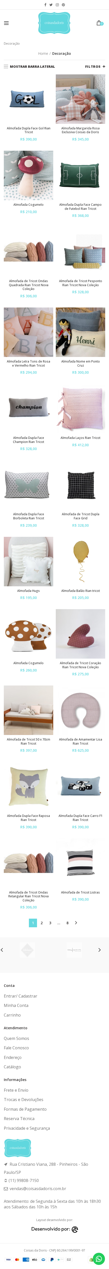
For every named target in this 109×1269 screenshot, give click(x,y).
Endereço (13, 1057)
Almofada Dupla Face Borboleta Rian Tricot (28, 516)
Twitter (51, 5)
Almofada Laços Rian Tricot (80, 438)
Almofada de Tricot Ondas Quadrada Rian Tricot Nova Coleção (28, 285)
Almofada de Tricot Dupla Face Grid (80, 516)
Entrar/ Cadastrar (20, 996)
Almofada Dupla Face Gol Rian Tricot (28, 130)
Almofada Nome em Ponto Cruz (80, 363)
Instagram (57, 5)
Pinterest (63, 5)
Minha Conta (16, 1005)
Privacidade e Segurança (27, 1128)
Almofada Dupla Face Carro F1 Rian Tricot (81, 818)
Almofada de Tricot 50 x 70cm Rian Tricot (28, 741)
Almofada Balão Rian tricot (80, 591)
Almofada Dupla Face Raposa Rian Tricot (28, 818)
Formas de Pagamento (25, 1109)
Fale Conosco (16, 1048)
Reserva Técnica (19, 1118)
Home (43, 53)
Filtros (93, 66)
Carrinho (12, 1015)
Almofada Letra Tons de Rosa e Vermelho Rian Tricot (28, 363)
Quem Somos (16, 1038)
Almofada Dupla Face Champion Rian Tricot (28, 440)
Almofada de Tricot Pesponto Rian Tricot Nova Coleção (80, 283)
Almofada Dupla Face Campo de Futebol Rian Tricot (80, 207)
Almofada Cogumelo (28, 205)
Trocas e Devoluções (23, 1099)
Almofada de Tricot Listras (80, 892)
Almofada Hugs (28, 591)
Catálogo (12, 1067)
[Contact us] (99, 1259)
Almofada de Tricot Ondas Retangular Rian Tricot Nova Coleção (28, 896)
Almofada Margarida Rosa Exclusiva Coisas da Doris (80, 130)
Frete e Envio (16, 1090)
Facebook (45, 5)
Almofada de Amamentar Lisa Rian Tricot (80, 741)
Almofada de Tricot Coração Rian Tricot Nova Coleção (80, 665)
